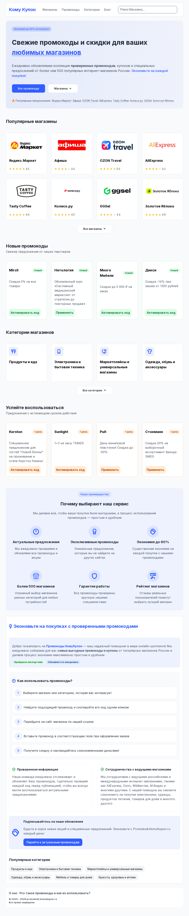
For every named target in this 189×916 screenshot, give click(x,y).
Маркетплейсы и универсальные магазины (114, 869)
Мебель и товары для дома (74, 877)
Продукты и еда (21, 869)
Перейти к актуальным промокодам (52, 842)
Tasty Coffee (121, 100)
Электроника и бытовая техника (60, 869)
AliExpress (105, 100)
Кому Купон (22, 9)
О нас (13, 893)
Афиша (77, 100)
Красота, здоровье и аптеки (117, 877)
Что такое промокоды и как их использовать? (54, 893)
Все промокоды (28, 88)
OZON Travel (90, 100)
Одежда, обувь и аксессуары (30, 877)
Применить (64, 312)
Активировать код (25, 312)
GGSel (148, 100)
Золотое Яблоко (163, 100)
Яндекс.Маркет (62, 100)
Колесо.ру (136, 100)
